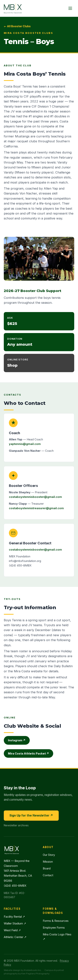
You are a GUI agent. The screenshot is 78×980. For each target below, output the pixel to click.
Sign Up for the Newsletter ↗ (31, 815)
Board (47, 868)
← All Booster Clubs (17, 26)
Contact (48, 875)
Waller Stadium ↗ (15, 923)
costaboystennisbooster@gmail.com (35, 497)
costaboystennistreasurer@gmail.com (36, 508)
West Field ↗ (12, 930)
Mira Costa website (28, 671)
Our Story (49, 855)
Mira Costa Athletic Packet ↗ (28, 753)
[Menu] (70, 8)
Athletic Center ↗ (15, 937)
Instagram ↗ (17, 740)
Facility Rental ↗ (14, 916)
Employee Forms (54, 927)
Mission (48, 861)
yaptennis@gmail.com (25, 444)
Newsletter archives (16, 825)
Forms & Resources (56, 921)
